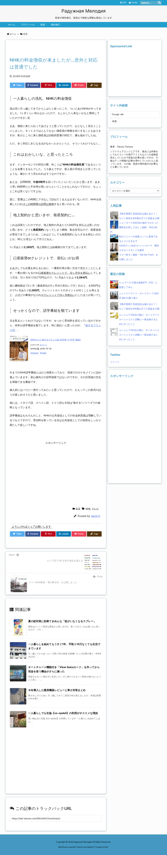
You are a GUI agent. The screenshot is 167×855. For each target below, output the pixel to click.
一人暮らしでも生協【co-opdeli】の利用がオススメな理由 (63, 713)
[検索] (159, 3)
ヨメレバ (43, 345)
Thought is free (101, 847)
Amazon (34, 353)
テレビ (95, 508)
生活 (25, 34)
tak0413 (95, 516)
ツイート (114, 362)
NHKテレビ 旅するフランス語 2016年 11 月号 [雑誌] (55, 339)
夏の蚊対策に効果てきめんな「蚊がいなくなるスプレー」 (62, 621)
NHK (88, 508)
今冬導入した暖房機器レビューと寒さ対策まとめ (57, 690)
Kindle (43, 353)
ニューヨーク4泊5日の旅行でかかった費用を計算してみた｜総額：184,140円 (134, 227)
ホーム (13, 34)
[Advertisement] (48, 49)
